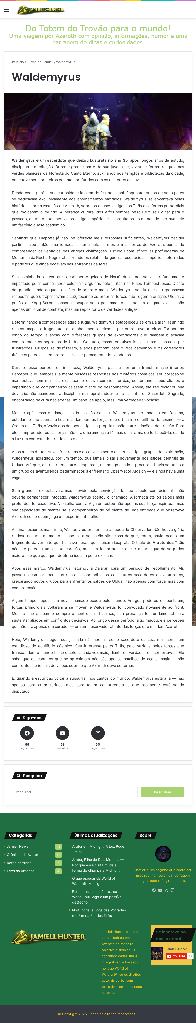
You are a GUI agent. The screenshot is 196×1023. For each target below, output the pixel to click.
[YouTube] (160, 890)
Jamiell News (17, 846)
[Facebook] (154, 890)
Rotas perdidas (19, 863)
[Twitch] (172, 890)
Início (19, 62)
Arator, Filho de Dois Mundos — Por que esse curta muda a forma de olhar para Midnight (98, 865)
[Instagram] (166, 890)
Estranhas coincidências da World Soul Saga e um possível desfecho (97, 897)
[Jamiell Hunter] (41, 9)
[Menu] (6, 11)
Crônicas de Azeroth (23, 855)
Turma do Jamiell (40, 62)
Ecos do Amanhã (20, 871)
